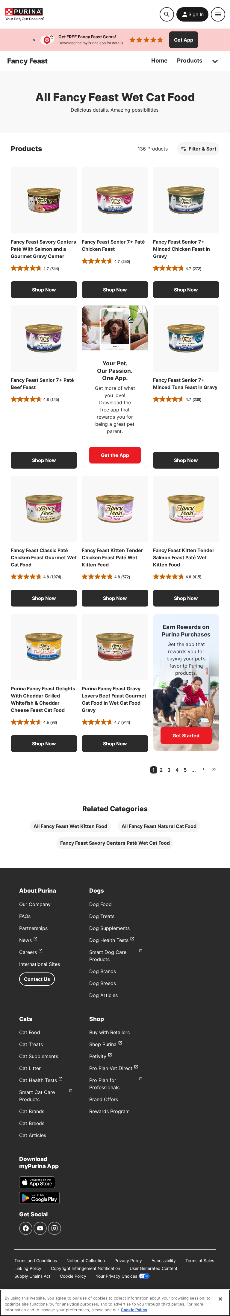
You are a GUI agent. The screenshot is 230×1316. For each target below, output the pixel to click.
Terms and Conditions (35, 1260)
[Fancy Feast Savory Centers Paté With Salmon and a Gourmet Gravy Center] (44, 200)
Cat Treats (31, 1044)
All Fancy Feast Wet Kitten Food (70, 826)
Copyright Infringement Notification (85, 1268)
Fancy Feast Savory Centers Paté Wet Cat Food (115, 843)
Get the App (115, 455)
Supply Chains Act (32, 1276)
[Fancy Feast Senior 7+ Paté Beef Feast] (44, 338)
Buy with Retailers (109, 1032)
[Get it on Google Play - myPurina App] (39, 1198)
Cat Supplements (38, 1056)
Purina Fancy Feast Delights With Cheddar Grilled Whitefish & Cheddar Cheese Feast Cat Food (43, 699)
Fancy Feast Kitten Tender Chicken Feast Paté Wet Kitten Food (112, 557)
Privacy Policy (128, 1260)
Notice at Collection (85, 1260)
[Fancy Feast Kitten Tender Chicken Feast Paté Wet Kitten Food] (115, 509)
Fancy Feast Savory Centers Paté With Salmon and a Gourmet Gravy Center (43, 249)
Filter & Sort (202, 149)
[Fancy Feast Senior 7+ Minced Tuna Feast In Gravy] (186, 338)
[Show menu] (218, 14)
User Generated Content (153, 1268)
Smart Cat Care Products (37, 1095)
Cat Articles (32, 1135)
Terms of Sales (199, 1260)
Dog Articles (103, 995)
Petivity (97, 1056)
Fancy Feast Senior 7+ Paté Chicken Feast (113, 245)
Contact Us (37, 979)
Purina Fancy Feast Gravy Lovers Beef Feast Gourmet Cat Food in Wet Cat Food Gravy (114, 699)
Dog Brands (102, 971)
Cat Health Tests (38, 1080)
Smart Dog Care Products (107, 955)
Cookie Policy (73, 1276)
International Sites (39, 964)
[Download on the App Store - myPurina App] (37, 1182)
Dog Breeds (102, 983)
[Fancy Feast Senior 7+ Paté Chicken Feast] (115, 200)
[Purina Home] (82, 14)
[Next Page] (203, 769)
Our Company (35, 904)
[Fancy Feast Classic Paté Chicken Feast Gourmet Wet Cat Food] (44, 509)
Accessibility (164, 1260)
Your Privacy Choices (116, 1276)
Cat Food (29, 1032)
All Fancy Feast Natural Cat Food (159, 826)
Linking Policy (27, 1268)
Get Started (185, 735)
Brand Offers (103, 1099)
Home (159, 60)
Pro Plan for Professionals (104, 1083)
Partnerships (33, 928)
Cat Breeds (31, 1123)
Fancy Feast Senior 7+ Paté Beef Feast (42, 383)
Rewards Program (109, 1111)
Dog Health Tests (108, 940)
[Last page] (214, 769)
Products (189, 60)
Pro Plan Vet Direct (110, 1068)
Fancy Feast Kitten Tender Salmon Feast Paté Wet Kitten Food (183, 557)
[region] (115, 1302)
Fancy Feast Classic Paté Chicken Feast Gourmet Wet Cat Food (44, 557)
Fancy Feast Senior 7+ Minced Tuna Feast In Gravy (185, 383)
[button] (44, 289)
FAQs (25, 916)
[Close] (34, 39)
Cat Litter (30, 1068)
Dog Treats (101, 916)
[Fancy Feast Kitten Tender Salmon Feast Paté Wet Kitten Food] (186, 509)
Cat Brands (31, 1111)
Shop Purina (102, 1044)
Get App (183, 40)
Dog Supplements (109, 928)
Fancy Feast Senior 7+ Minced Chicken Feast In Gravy (181, 249)
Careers (28, 952)
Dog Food (100, 904)
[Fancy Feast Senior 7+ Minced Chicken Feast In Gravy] (186, 200)
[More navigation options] (215, 61)
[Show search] (167, 14)
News (25, 940)
